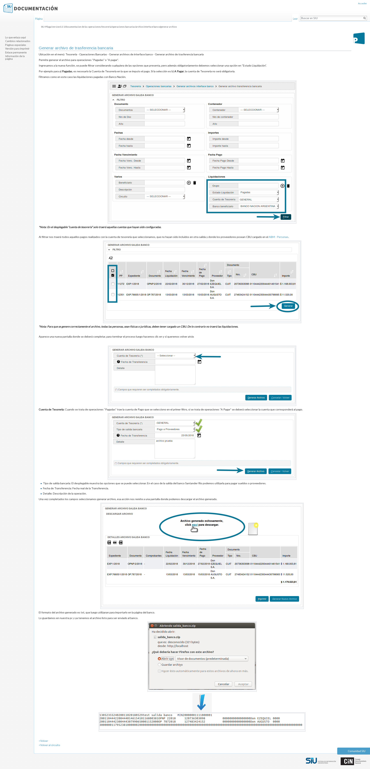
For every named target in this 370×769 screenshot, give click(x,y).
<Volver (43, 740)
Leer (295, 18)
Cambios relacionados (17, 41)
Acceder (362, 3)
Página (39, 18)
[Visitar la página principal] (30, 8)
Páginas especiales (15, 44)
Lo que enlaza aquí (15, 37)
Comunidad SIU (356, 751)
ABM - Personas (278, 236)
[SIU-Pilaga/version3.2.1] (359, 38)
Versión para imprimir (17, 48)
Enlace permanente (16, 52)
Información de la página (15, 57)
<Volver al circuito (49, 745)
